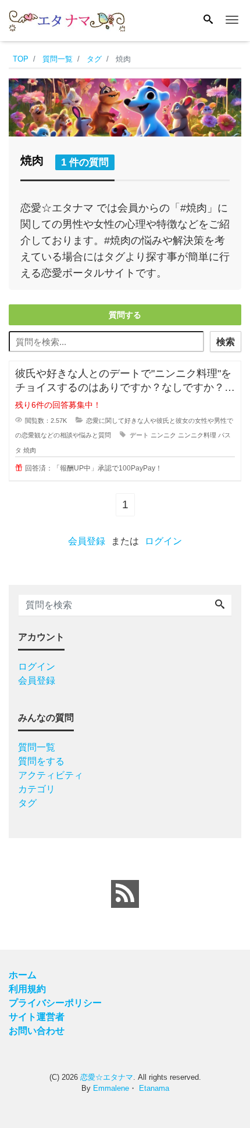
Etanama (154, 1088)
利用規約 (27, 989)
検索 (225, 342)
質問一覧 (36, 747)
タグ (27, 803)
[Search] (208, 20)
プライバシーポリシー (55, 1003)
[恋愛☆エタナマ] (67, 19)
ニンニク (163, 435)
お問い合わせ (37, 1031)
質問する (125, 314)
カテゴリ (36, 789)
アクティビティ (50, 775)
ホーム (23, 975)
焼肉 (29, 450)
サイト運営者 (37, 1017)
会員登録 (86, 541)
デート (139, 435)
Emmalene (111, 1088)
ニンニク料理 (197, 435)
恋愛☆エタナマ (106, 1077)
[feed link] (125, 894)
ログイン (163, 541)
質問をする (41, 761)
